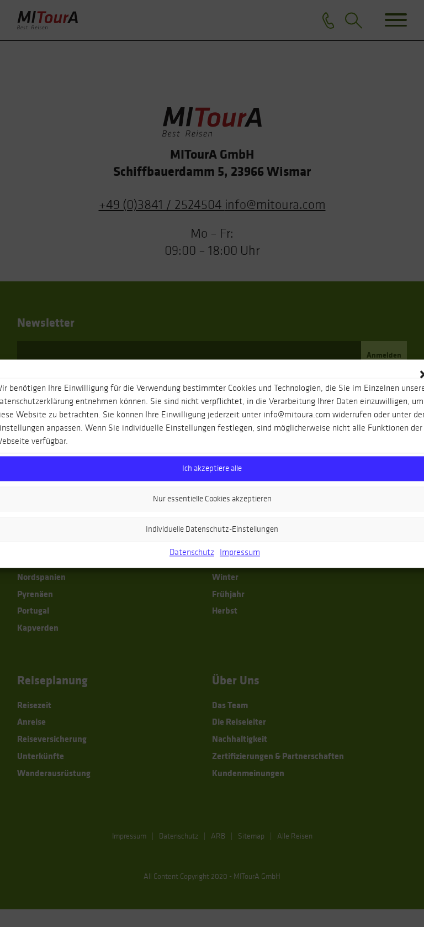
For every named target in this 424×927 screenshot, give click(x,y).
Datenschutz (191, 552)
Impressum (240, 552)
